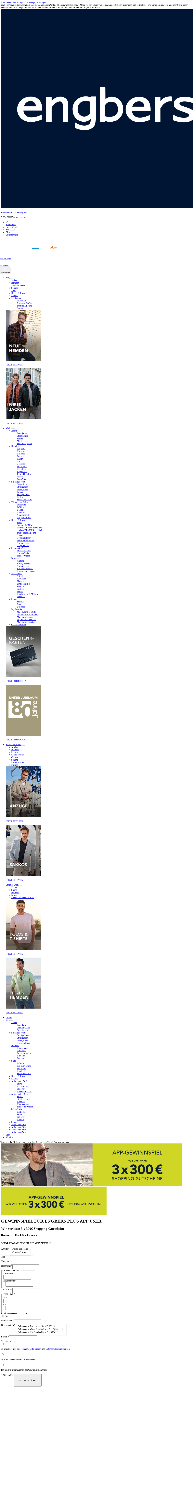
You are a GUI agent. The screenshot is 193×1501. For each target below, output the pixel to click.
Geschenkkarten (18, 624)
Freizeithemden (24, 1053)
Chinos (20, 535)
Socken (20, 589)
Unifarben (21, 1050)
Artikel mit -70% (18, 1132)
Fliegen (20, 581)
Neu (7, 277)
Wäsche (20, 586)
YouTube (14, 212)
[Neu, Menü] (11, 278)
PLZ (5, 1297)
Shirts (13, 290)
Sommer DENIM (24, 525)
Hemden (15, 283)
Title (3, 1257)
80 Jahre (9, 1137)
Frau (24, 1252)
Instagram (22, 212)
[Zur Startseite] (7, 252)
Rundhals (21, 512)
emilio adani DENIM (26, 533)
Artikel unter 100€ (19, 1094)
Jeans (19, 522)
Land (3, 1313)
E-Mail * (5, 1336)
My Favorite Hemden (26, 619)
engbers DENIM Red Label (29, 530)
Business (21, 453)
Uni (18, 461)
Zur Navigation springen (35, 2)
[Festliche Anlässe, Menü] (23, 745)
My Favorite (16, 609)
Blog (8, 1135)
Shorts (14, 890)
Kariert (20, 459)
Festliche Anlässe (13, 744)
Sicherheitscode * (9, 1341)
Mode (8, 428)
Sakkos (14, 288)
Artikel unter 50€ (19, 1081)
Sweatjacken (22, 489)
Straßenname (9, 1273)
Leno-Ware (22, 479)
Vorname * (6, 1261)
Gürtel (20, 576)
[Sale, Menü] (11, 1020)
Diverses (21, 596)
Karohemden (23, 1048)
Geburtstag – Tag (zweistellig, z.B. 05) (35, 1326)
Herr (17, 1252)
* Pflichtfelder (7, 1375)
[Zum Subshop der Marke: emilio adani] (49, 252)
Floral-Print (22, 466)
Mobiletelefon (7, 1320)
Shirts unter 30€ (24, 1073)
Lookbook (21, 300)
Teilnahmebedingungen (30, 1349)
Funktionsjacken (24, 443)
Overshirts (21, 469)
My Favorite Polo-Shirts (27, 614)
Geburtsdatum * (8, 1325)
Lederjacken (22, 433)
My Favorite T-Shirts (26, 612)
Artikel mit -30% (18, 1127)
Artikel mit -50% (18, 1129)
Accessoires (16, 573)
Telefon (4, 1316)
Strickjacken (22, 487)
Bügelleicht (22, 471)
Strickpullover (23, 494)
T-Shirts (20, 507)
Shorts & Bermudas (25, 540)
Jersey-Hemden (24, 474)
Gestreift (21, 464)
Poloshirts (21, 504)
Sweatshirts (22, 484)
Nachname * (6, 1266)
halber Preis (16, 1109)
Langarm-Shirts (24, 517)
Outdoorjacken (23, 1027)
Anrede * (5, 1249)
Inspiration (16, 298)
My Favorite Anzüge (26, 622)
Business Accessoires (26, 571)
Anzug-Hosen (23, 543)
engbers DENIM (24, 306)
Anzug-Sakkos (23, 553)
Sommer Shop (12, 885)
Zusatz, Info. (6, 1289)
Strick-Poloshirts (24, 499)
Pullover (20, 1089)
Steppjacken (22, 436)
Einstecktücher (23, 584)
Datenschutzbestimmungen (58, 1349)
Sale (7, 1020)
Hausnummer (9, 1281)
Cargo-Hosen (23, 545)
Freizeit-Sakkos (24, 550)
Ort (4, 1304)
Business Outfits (24, 303)
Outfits (20, 308)
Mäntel (20, 441)
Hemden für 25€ (24, 1091)
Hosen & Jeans (18, 293)
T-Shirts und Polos (19, 502)
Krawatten (21, 578)
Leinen (20, 476)
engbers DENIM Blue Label (29, 527)
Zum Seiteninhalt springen (13, 2)
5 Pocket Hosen (24, 538)
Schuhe (14, 295)
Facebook (5, 212)
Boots (19, 604)
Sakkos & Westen (19, 548)
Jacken (14, 280)
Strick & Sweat (18, 285)
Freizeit (20, 456)
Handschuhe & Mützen (27, 594)
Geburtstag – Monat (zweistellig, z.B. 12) (36, 1329)
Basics (20, 497)
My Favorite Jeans (25, 617)
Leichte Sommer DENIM (22, 897)
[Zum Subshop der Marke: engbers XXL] (21, 252)
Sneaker (20, 601)
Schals (20, 591)
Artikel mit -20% (18, 1124)
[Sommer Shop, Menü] (20, 885)
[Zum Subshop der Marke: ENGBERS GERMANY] (35, 252)
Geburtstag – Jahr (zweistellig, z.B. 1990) (36, 1332)
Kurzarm (21, 451)
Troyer (20, 492)
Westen (20, 438)
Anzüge (20, 561)
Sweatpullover (23, 1043)
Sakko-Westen (23, 556)
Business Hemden (25, 568)
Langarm (21, 448)
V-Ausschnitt (23, 515)
